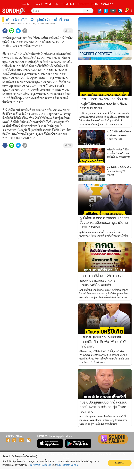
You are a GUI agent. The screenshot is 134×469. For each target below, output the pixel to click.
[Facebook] (99, 11)
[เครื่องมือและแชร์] (131, 10)
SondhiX (26, 4)
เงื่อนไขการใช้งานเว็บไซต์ (39, 464)
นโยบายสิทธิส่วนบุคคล (67, 464)
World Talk (51, 4)
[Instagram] (120, 11)
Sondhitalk (68, 4)
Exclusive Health (88, 4)
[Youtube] (113, 11)
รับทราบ (119, 463)
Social (38, 4)
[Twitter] (106, 11)
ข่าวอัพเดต (107, 4)
